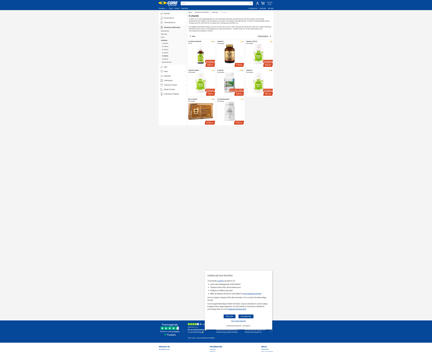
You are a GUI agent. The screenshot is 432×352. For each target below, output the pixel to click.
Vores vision (265, 349)
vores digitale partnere (252, 293)
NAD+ (163, 37)
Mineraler (164, 34)
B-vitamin (165, 46)
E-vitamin (165, 56)
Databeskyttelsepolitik (237, 309)
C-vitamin (165, 50)
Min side (270, 8)
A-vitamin (165, 43)
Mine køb (263, 8)
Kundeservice (253, 8)
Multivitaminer (167, 62)
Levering (213, 349)
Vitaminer (164, 40)
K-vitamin (165, 59)
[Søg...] (251, 3)
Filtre (230, 36)
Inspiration (184, 8)
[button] (267, 3)
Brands (177, 8)
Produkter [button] (162, 8)
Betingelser (246, 326)
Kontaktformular (164, 349)
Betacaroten (165, 31)
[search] (217, 3)
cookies (220, 281)
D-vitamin (165, 53)
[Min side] (257, 3)
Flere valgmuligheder (238, 321)
